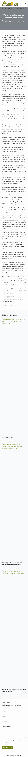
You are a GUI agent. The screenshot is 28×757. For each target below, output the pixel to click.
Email (5, 716)
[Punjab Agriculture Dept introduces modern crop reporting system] (14, 501)
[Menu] (25, 3)
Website (5, 721)
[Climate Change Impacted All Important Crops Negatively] (14, 628)
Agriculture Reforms (8, 437)
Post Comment (7, 747)
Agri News (14, 23)
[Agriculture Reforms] (14, 376)
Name (5, 711)
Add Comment (7, 726)
